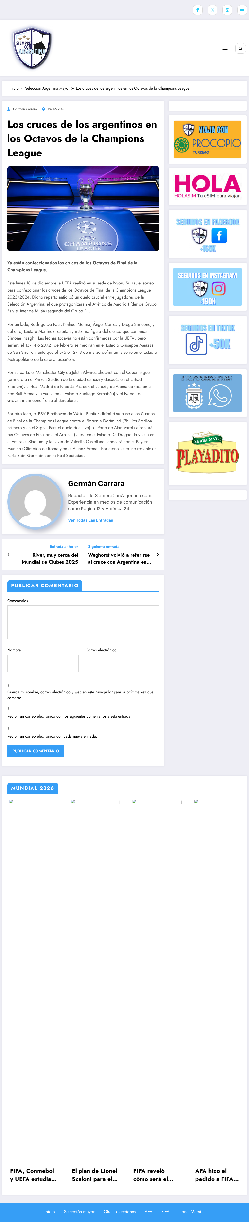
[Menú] (225, 48)
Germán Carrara (25, 108)
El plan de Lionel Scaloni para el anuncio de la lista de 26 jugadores (35, 1175)
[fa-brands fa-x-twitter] (212, 10)
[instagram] (227, 10)
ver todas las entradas (90, 520)
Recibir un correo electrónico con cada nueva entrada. (52, 736)
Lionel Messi (189, 1211)
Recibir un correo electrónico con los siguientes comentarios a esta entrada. (69, 716)
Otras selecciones (120, 1211)
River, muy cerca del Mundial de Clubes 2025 (50, 558)
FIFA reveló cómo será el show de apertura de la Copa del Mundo (96, 1175)
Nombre (14, 650)
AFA (148, 1211)
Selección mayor (79, 1211)
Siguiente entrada (103, 546)
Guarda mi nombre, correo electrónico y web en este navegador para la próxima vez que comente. (80, 695)
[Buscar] (240, 48)
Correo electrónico (101, 650)
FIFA (165, 1211)
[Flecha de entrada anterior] (8, 555)
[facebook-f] (198, 10)
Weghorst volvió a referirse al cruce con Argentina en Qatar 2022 (119, 559)
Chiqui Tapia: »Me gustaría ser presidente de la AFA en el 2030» (220, 1175)
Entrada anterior (64, 546)
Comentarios (17, 600)
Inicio (50, 1211)
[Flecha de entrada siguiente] (157, 555)
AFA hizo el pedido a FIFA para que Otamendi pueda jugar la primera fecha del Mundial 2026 (159, 1175)
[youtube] (242, 10)
